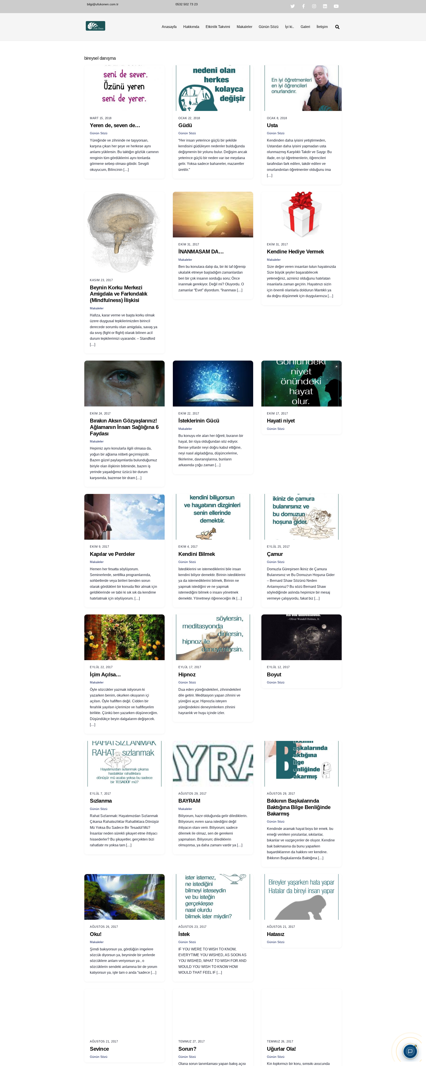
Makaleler (244, 27)
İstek (183, 934)
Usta (272, 125)
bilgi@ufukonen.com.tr (102, 4)
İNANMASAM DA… (201, 252)
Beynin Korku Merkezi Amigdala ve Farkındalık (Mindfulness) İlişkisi (118, 293)
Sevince (99, 1049)
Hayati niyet (281, 421)
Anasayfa (169, 27)
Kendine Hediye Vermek (295, 252)
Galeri (305, 27)
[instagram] (314, 6)
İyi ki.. (289, 27)
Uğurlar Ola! (281, 1049)
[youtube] (336, 6)
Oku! (95, 934)
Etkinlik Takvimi (218, 27)
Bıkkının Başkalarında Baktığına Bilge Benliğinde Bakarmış (298, 807)
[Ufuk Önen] (95, 30)
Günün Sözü (268, 27)
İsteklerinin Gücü (198, 421)
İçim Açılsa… (105, 674)
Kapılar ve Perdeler (112, 554)
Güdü (185, 125)
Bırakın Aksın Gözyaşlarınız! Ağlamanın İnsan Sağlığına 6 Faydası (124, 427)
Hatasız (275, 934)
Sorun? (187, 1049)
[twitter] (292, 6)
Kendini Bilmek (196, 554)
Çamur (275, 554)
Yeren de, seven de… (115, 125)
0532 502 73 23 (187, 4)
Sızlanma (101, 801)
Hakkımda (191, 27)
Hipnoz (186, 674)
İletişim (322, 27)
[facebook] (303, 6)
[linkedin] (325, 6)
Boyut (274, 674)
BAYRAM (189, 801)
